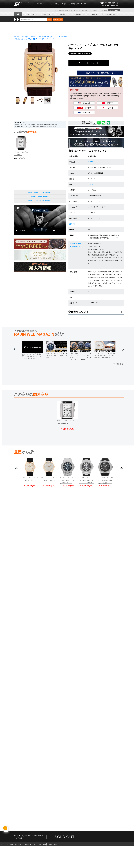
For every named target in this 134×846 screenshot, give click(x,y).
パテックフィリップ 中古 (46, 38)
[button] (122, 350)
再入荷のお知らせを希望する (99, 72)
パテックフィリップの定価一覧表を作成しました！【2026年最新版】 (56, 355)
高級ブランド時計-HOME (21, 36)
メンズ (41, 39)
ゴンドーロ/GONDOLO (61, 36)
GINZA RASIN (22, 4)
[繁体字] (84, 107)
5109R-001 (91, 184)
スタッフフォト (97, 10)
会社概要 (49, 844)
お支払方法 (27, 844)
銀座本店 (91, 162)
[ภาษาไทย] (84, 112)
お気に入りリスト (86, 10)
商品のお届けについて (16, 844)
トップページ (4, 844)
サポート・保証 (37, 844)
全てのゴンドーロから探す (40, 196)
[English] (84, 103)
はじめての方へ (59, 10)
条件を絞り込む (58, 19)
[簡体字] (107, 103)
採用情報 (104, 10)
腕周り (71, 224)
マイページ (77, 10)
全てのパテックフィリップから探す (40, 192)
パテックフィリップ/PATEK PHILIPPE (42, 36)
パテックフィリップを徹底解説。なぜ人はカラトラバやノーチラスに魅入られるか (32, 356)
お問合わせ (57, 844)
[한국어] (107, 107)
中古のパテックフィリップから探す (40, 200)
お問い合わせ (68, 10)
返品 (44, 844)
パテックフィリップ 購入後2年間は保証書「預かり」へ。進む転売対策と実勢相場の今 (105, 355)
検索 (49, 19)
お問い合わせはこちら (111, 4)
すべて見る (117, 364)
